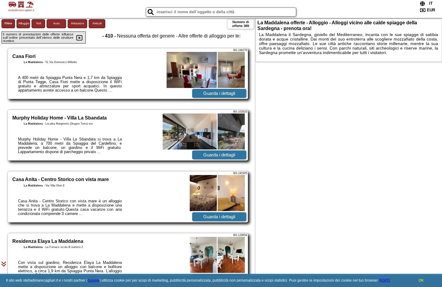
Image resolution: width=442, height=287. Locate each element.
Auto (56, 23)
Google (93, 280)
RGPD (384, 280)
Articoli (97, 23)
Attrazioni (77, 23)
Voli (38, 23)
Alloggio (23, 23)
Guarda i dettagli (219, 93)
